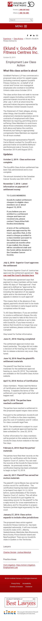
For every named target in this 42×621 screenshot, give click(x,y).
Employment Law (10, 567)
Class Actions (18, 39)
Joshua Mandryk (24, 552)
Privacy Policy (15, 583)
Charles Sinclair (9, 552)
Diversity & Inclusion (16, 586)
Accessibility (27, 583)
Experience (7, 39)
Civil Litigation (9, 565)
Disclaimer (28, 586)
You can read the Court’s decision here (20, 274)
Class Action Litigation (25, 565)
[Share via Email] (37, 36)
